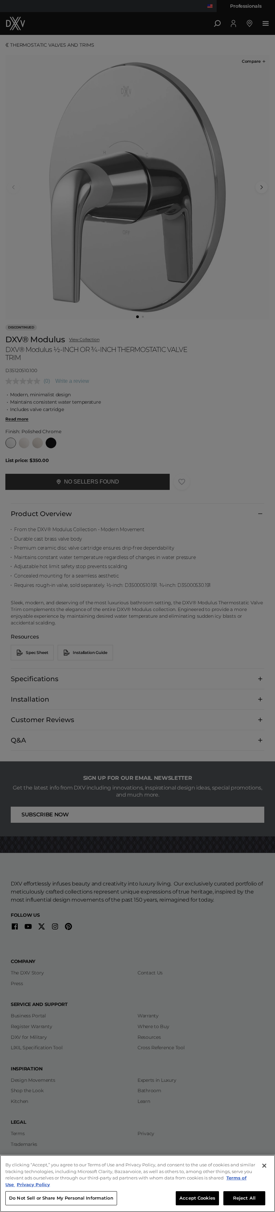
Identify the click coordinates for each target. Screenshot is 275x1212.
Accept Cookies (197, 1198)
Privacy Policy (33, 1184)
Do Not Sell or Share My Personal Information (61, 1198)
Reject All (244, 1198)
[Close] (264, 1165)
